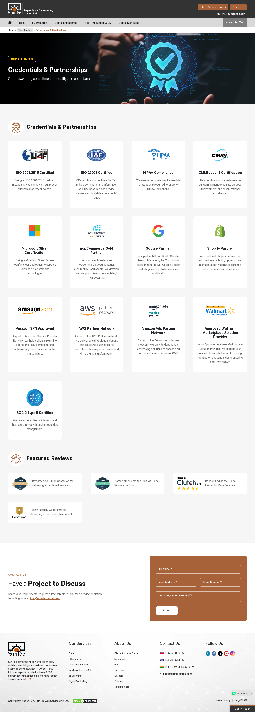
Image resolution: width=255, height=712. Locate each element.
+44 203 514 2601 (176, 660)
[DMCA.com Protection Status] (85, 700)
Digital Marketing (129, 22)
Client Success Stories (213, 7)
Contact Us (238, 7)
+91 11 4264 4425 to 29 (179, 667)
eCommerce (39, 22)
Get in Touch (242, 708)
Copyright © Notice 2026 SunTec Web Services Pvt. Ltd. (38, 700)
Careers (119, 675)
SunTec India (45, 8)
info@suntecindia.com (233, 13)
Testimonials (121, 686)
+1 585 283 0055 (175, 653)
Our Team (119, 670)
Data (22, 22)
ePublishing (75, 675)
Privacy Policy (223, 700)
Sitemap (119, 681)
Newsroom (120, 659)
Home (11, 30)
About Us (122, 643)
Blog (116, 664)
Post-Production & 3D (98, 22)
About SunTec (235, 22)
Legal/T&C (241, 700)
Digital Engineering (66, 22)
